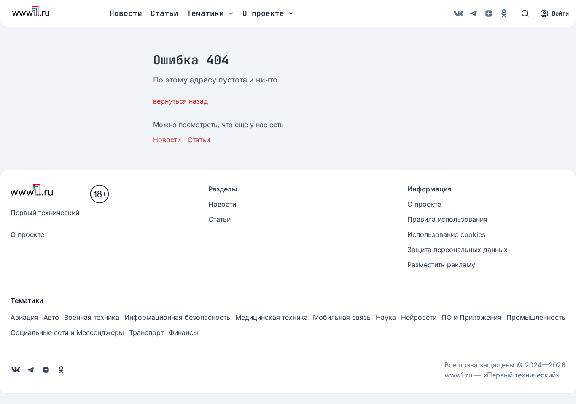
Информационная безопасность (177, 317)
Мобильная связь (342, 317)
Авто (51, 317)
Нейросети (418, 317)
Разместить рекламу (441, 264)
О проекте (27, 234)
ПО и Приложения (471, 317)
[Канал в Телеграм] (473, 13)
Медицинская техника (271, 317)
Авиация (24, 317)
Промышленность (535, 317)
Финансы (183, 332)
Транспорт (146, 332)
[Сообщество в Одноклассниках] (504, 13)
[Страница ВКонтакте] (458, 13)
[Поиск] (525, 13)
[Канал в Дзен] (489, 13)
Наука (386, 317)
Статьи (164, 13)
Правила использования (447, 219)
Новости (126, 13)
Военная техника (91, 317)
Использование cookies (446, 234)
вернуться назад (180, 101)
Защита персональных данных (457, 249)
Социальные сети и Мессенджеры (67, 332)
